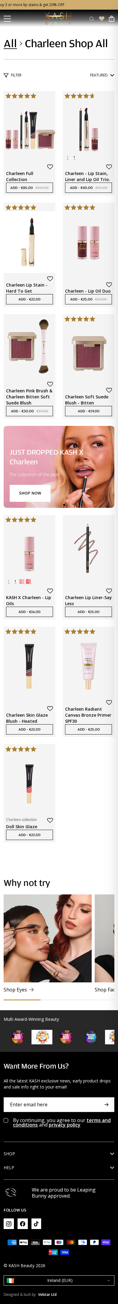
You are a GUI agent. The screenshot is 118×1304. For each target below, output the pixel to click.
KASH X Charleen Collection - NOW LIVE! (59, 4)
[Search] (92, 19)
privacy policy (64, 1124)
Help (9, 1168)
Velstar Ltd (47, 1294)
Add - (31, 187)
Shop (9, 1154)
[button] (50, 167)
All (10, 43)
